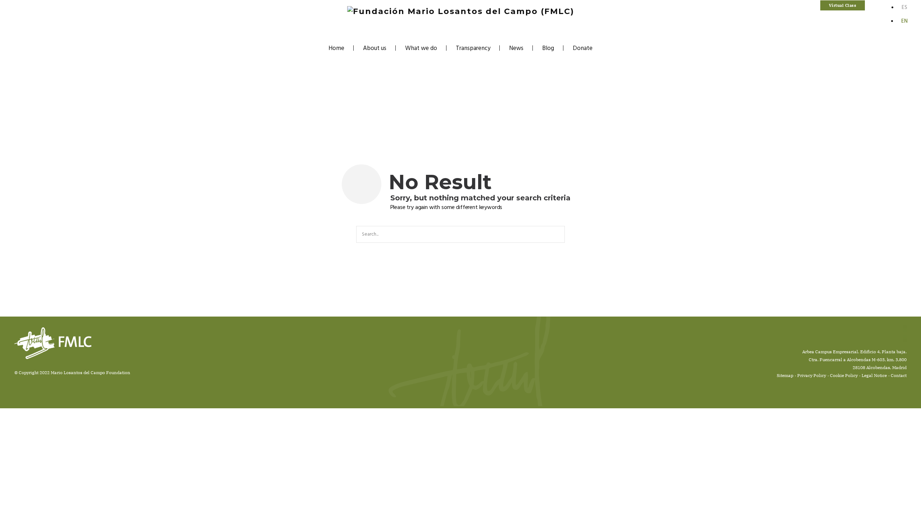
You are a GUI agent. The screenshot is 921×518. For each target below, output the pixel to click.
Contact (899, 375)
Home (336, 48)
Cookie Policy (844, 375)
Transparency (473, 48)
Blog (548, 48)
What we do (421, 48)
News (516, 48)
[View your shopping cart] (870, 6)
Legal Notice (874, 375)
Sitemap (785, 375)
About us (374, 48)
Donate (583, 48)
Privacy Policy (811, 375)
